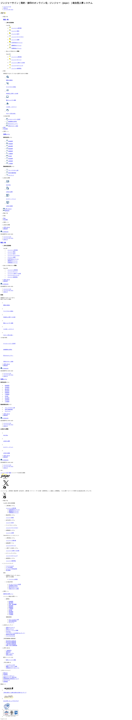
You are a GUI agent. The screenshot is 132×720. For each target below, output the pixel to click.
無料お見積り (9, 654)
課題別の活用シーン (8, 593)
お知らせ (5, 8)
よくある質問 (9, 567)
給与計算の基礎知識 (11, 642)
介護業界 (10, 153)
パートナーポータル (8, 9)
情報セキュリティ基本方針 (9, 677)
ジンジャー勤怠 (15, 31)
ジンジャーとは (7, 6)
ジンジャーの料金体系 (11, 568)
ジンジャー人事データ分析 (18, 62)
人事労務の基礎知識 (11, 644)
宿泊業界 (10, 158)
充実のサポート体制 (13, 126)
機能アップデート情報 (11, 666)
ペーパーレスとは (10, 636)
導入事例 (5, 128)
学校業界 (10, 143)
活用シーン (6, 134)
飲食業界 (10, 141)
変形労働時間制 (12, 172)
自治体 (10, 156)
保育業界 (10, 161)
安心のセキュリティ (13, 123)
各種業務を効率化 (12, 121)
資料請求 (8, 652)
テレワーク (11, 175)
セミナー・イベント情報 (12, 630)
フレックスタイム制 (13, 170)
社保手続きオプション (17, 42)
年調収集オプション (16, 48)
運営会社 (5, 673)
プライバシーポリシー (8, 675)
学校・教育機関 (12, 604)
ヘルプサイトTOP (10, 665)
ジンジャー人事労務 (16, 28)
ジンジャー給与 (15, 34)
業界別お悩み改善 (10, 634)
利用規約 (5, 674)
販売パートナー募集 (11, 659)
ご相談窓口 (9, 650)
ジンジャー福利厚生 (16, 68)
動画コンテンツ (10, 629)
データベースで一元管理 (14, 119)
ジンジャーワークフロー (18, 36)
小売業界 (10, 163)
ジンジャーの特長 (13, 579)
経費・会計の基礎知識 (11, 645)
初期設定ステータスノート (12, 667)
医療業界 (10, 151)
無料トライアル (10, 653)
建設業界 (10, 146)
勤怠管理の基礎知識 (11, 641)
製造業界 (10, 148)
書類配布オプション (16, 45)
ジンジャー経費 (15, 39)
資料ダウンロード (10, 627)
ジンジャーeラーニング (17, 65)
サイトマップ (6, 680)
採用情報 (5, 681)
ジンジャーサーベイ (16, 59)
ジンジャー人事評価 (16, 56)
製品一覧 (6, 19)
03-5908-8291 (5, 231)
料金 (4, 127)
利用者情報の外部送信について (11, 678)
